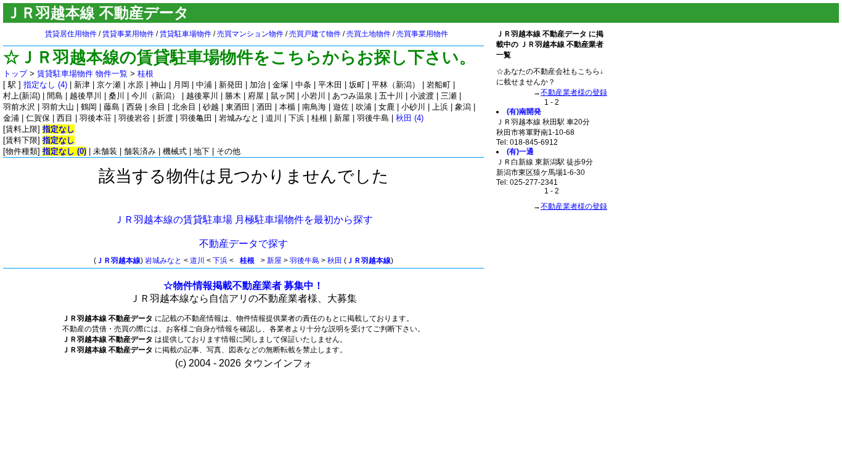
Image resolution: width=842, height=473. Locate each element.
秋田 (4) (409, 118)
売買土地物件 (368, 34)
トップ (15, 73)
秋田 (334, 260)
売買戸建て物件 (315, 34)
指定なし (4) (45, 84)
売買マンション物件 (250, 34)
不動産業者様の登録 (574, 92)
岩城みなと (163, 260)
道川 (197, 260)
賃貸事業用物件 (128, 34)
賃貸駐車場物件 (185, 34)
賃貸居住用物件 (71, 34)
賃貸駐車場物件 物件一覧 (82, 73)
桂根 (145, 73)
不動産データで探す (243, 243)
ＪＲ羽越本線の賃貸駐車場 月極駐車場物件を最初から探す (243, 219)
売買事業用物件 (422, 34)
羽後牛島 (304, 260)
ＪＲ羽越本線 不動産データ (97, 12)
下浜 (220, 260)
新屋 (274, 260)
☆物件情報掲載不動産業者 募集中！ (243, 285)
